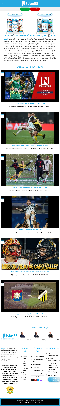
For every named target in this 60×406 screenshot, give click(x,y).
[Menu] (2, 3)
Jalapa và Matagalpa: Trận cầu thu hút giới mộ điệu (30, 103)
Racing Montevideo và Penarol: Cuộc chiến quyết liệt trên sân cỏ (30, 145)
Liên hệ (42, 400)
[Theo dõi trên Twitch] (41, 380)
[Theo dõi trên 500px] (38, 380)
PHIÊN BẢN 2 (35, 9)
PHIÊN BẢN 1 (25, 9)
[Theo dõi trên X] (32, 380)
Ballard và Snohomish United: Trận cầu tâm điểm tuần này (30, 187)
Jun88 (27, 402)
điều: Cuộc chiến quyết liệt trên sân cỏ (30, 229)
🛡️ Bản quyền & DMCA (22, 400)
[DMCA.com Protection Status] (10, 390)
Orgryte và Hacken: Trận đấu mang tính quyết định (30, 314)
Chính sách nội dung (34, 400)
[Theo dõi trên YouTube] (35, 380)
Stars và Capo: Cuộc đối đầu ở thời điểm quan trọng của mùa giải (30, 272)
